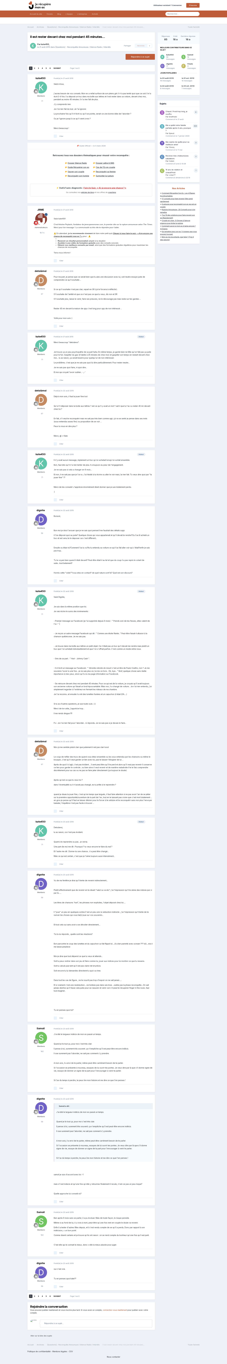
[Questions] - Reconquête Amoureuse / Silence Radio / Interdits (83, 47)
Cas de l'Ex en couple (105, 167)
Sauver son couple (76, 171)
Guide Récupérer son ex (78, 167)
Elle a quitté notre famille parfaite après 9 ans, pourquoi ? (178, 128)
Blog (59, 14)
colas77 (172, 175)
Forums (50, 14)
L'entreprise (82, 14)
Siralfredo (173, 117)
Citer (61, 136)
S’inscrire (193, 5)
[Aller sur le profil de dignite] (41, 519)
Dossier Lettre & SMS (105, 163)
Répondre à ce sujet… (53, 1323)
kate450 (45, 44)
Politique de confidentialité (39, 1351)
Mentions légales (59, 1351)
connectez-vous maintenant (115, 1310)
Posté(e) (63, 78)
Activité (95, 14)
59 (41, 533)
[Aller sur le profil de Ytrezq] (162, 143)
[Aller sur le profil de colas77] (162, 171)
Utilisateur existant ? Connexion (167, 5)
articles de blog (87, 192)
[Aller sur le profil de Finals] (183, 66)
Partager (127, 46)
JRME (40, 209)
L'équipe (69, 14)
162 (41, 1051)
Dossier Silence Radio (77, 163)
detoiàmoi (41, 271)
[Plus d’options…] (150, 78)
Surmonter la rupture (105, 176)
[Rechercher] (197, 14)
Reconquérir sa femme (106, 171)
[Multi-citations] (55, 136)
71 (42, 101)
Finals (190, 64)
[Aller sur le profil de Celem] (162, 157)
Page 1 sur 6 (75, 68)
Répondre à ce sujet (140, 57)
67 (41, 294)
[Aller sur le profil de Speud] (162, 126)
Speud (171, 133)
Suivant (57, 68)
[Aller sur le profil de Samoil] (41, 1038)
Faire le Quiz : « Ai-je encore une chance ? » (105, 188)
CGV (71, 1351)
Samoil (41, 1028)
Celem (171, 161)
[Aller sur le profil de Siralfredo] (162, 112)
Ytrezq (171, 147)
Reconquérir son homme (78, 176)
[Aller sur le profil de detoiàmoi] (41, 280)
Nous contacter (113, 1357)
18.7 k (41, 233)
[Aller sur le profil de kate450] (33, 46)
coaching (112, 192)
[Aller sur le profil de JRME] (41, 219)
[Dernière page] (65, 68)
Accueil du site (36, 14)
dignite (41, 510)
